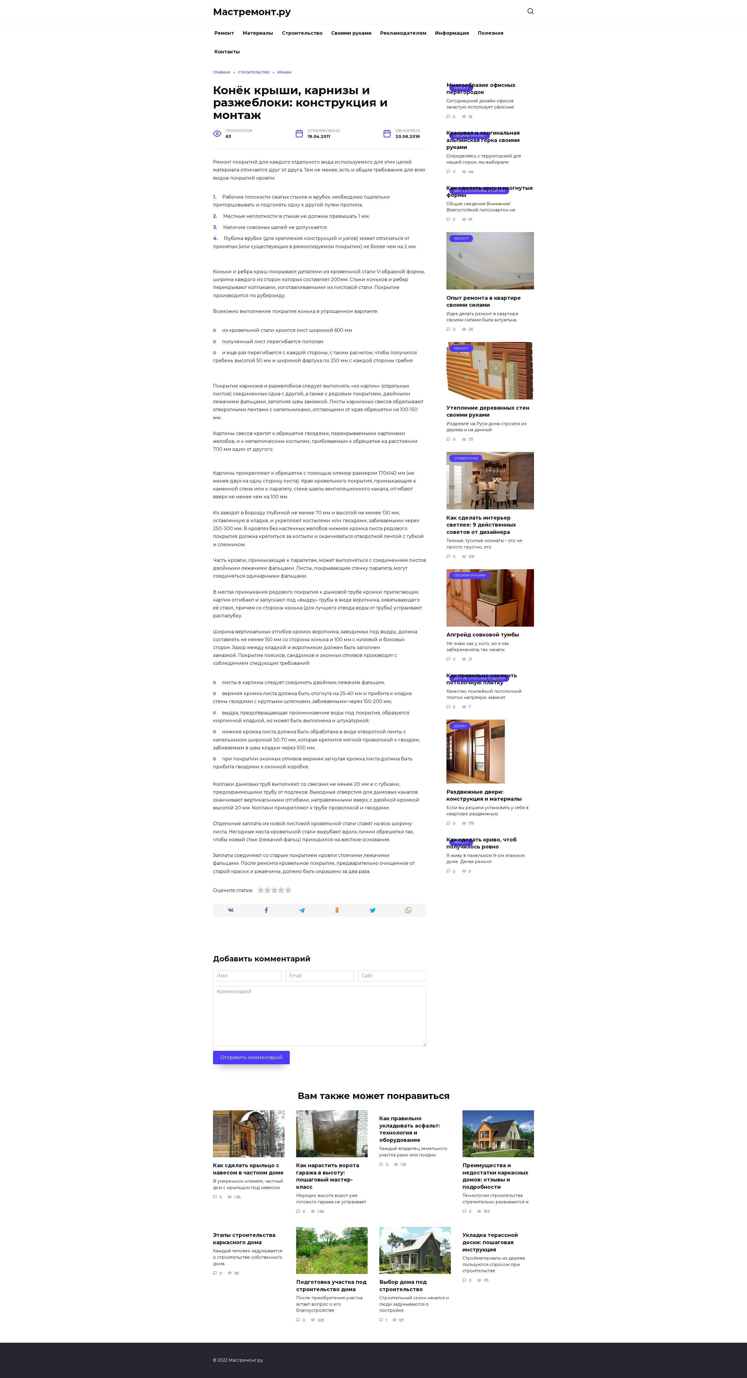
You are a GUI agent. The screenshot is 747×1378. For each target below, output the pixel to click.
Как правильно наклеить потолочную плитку (481, 679)
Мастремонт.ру (252, 11)
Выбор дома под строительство (403, 1285)
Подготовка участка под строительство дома (331, 1285)
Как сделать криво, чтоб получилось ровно (481, 843)
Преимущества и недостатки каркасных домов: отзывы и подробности (495, 1176)
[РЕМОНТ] (490, 286)
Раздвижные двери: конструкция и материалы (484, 795)
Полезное (491, 33)
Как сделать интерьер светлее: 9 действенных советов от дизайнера (481, 524)
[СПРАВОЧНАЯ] (490, 506)
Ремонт (224, 33)
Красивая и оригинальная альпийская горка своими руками (483, 140)
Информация (452, 33)
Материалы (258, 33)
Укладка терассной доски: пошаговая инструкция (490, 1242)
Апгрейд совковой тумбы (482, 635)
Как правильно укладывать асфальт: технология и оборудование (409, 1129)
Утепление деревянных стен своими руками (487, 411)
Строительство (302, 33)
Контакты (227, 52)
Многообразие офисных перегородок (480, 88)
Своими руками (351, 33)
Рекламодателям (403, 33)
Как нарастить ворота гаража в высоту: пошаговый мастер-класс (327, 1176)
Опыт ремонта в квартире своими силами (483, 301)
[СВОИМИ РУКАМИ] (490, 623)
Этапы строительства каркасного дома (244, 1238)
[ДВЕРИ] (475, 780)
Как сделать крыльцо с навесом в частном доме (248, 1169)
